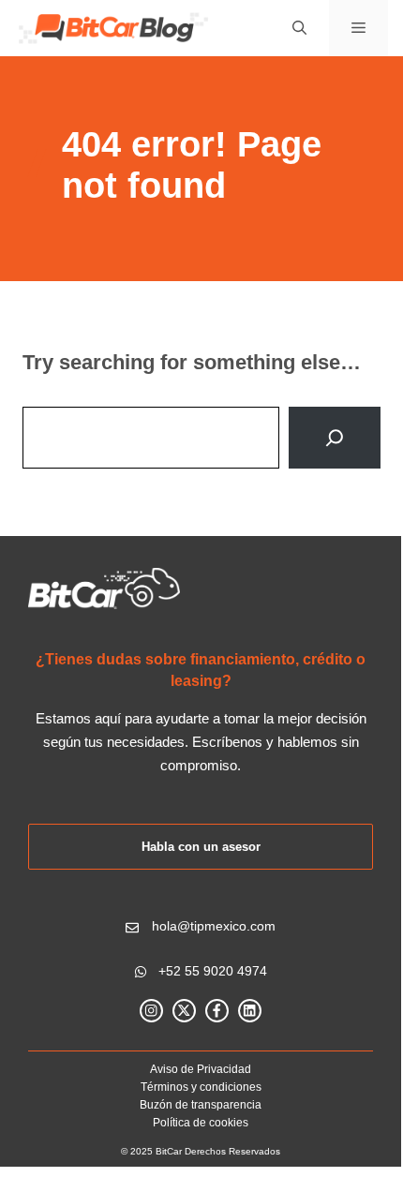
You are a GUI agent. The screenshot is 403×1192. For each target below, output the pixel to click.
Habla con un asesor (201, 847)
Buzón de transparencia (200, 1105)
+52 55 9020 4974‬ (212, 970)
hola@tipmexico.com (214, 925)
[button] (299, 28)
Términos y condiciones (201, 1087)
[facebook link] (217, 1010)
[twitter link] (184, 1010)
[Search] (335, 438)
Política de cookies (200, 1123)
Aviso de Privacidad (200, 1069)
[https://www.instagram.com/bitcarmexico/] (151, 1010)
